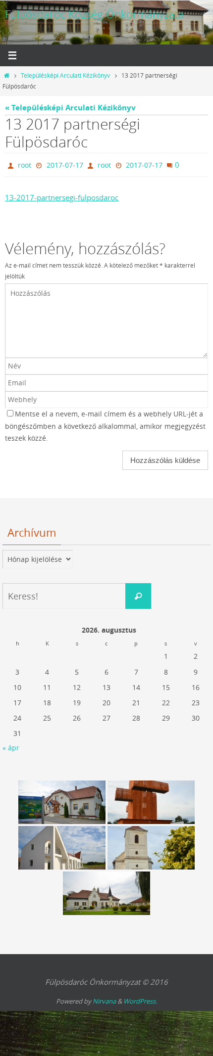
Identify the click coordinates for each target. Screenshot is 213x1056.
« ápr (10, 745)
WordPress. (140, 999)
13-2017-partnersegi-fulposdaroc (61, 195)
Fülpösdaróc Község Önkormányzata (94, 14)
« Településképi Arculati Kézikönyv (70, 107)
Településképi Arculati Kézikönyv (65, 75)
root (24, 164)
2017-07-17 (65, 164)
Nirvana (104, 999)
